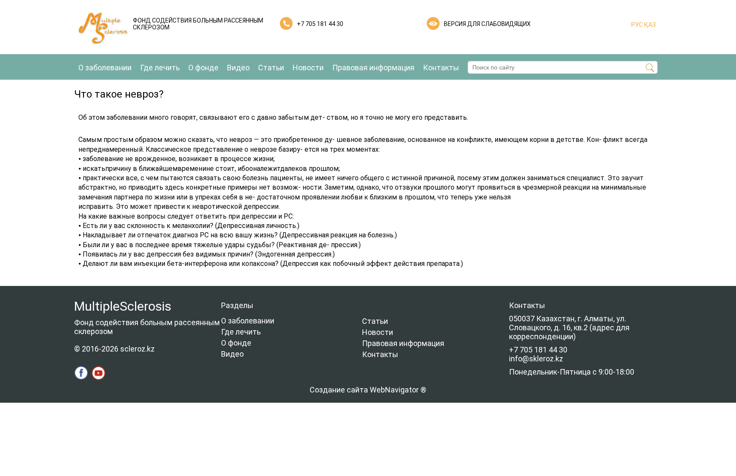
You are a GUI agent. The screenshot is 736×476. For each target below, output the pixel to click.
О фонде (203, 67)
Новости (308, 67)
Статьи (271, 67)
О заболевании (105, 67)
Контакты (441, 67)
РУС (637, 24)
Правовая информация (373, 67)
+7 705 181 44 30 (320, 23)
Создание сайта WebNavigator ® (368, 389)
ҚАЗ (649, 24)
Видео (238, 67)
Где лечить (160, 67)
